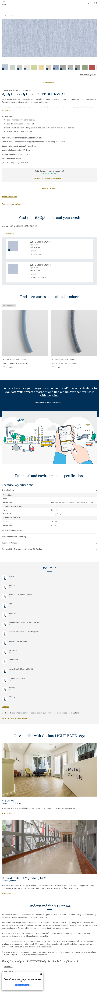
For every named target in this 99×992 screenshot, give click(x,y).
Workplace (8, 971)
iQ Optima (8, 15)
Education (8, 967)
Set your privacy (22, 985)
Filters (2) (9, 234)
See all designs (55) (88, 75)
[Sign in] (89, 3)
